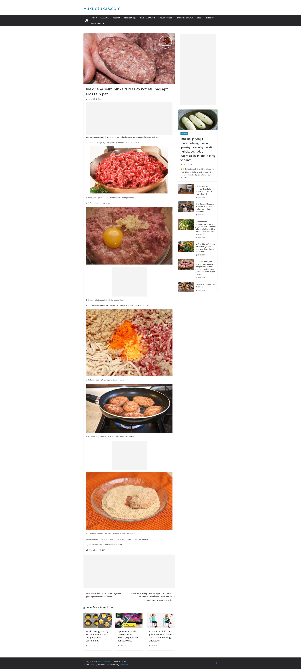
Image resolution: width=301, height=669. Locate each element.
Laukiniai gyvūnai (185, 18)
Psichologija (130, 18)
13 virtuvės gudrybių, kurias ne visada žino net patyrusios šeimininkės (97, 636)
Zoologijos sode (165, 18)
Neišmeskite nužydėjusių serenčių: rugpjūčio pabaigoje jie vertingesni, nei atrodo (205, 248)
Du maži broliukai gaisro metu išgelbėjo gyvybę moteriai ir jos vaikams (103, 595)
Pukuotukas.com (102, 8)
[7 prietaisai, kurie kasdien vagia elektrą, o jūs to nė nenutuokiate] (129, 614)
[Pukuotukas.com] (86, 21)
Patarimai (104, 18)
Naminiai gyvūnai (147, 18)
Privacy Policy (97, 23)
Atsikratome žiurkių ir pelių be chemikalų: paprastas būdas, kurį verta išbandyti (204, 190)
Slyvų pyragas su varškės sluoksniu (205, 285)
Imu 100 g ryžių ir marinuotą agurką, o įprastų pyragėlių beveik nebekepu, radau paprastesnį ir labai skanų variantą (197, 149)
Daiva (100, 99)
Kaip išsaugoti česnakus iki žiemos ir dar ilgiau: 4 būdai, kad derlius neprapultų (205, 208)
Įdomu (94, 18)
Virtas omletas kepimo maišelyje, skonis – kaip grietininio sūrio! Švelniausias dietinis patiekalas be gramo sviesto (151, 596)
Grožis (199, 18)
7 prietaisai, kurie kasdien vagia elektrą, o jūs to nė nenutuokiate (127, 636)
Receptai (116, 18)
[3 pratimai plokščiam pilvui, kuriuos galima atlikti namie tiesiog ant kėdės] (161, 614)
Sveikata (210, 18)
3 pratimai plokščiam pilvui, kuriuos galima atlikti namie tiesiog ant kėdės (160, 636)
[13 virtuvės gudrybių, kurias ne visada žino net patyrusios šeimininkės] (97, 614)
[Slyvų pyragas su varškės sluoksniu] (186, 287)
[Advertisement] (129, 118)
